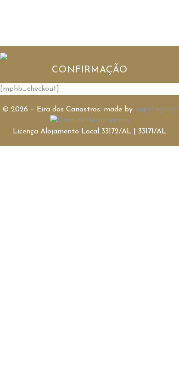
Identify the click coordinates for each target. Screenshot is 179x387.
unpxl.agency (156, 109)
